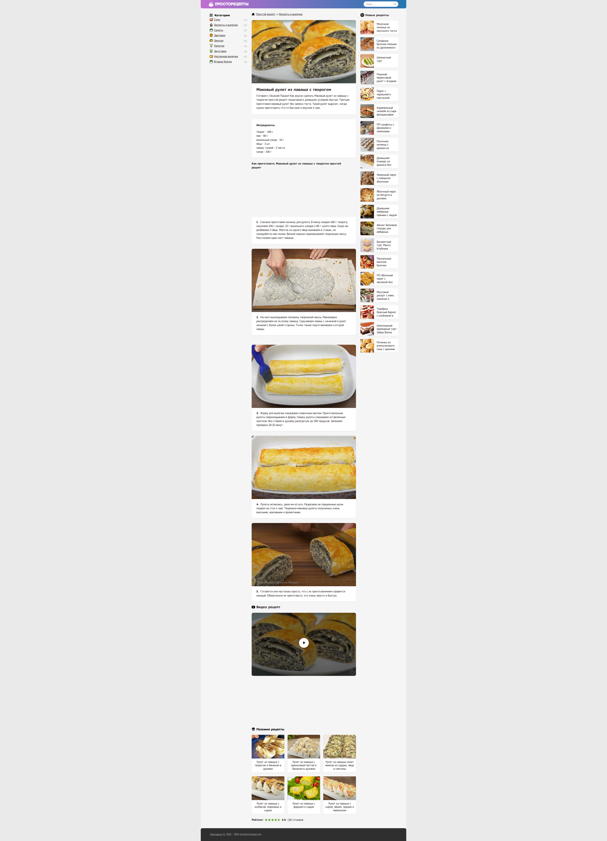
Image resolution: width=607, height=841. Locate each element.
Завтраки (219, 35)
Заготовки (220, 51)
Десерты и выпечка (226, 25)
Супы (217, 19)
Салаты (218, 30)
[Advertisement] (304, 196)
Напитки (219, 45)
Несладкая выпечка (226, 56)
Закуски (218, 40)
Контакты (216, 834)
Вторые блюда (223, 61)
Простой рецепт (266, 14)
